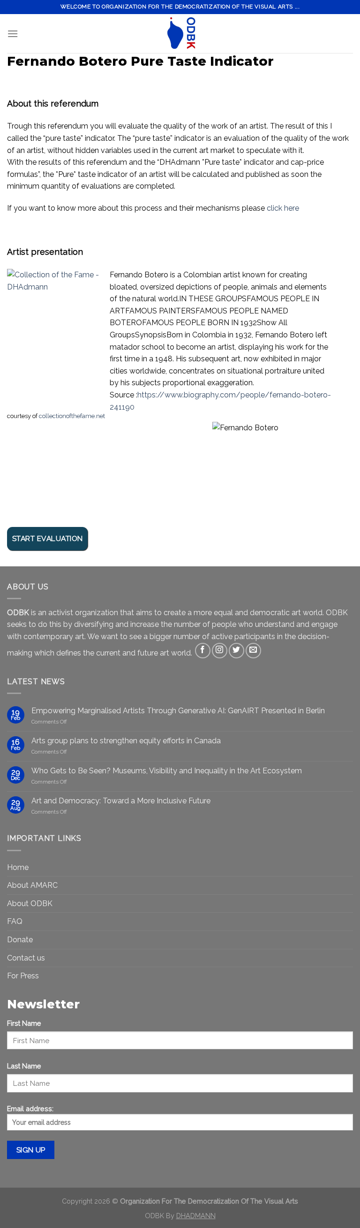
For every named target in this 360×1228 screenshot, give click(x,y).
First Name (24, 1023)
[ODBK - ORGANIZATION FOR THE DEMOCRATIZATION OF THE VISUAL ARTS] (180, 33)
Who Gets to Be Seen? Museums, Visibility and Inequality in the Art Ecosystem (166, 770)
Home (18, 867)
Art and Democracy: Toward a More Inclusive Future (120, 800)
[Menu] (12, 33)
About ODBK (29, 903)
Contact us (26, 957)
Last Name (24, 1066)
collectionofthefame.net (72, 416)
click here (283, 208)
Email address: (30, 1109)
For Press (23, 975)
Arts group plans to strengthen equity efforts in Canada (126, 740)
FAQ (14, 921)
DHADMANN (196, 1216)
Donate (20, 939)
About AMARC (32, 885)
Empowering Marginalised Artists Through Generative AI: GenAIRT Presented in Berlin (178, 710)
